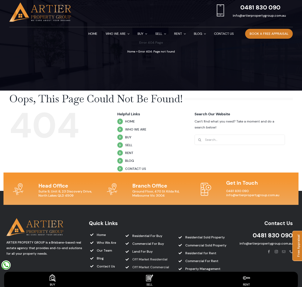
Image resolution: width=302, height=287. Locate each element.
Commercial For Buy (148, 244)
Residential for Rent (200, 253)
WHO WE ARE (135, 129)
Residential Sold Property (205, 237)
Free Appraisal (298, 246)
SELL (128, 145)
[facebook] (269, 251)
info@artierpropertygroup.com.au (259, 15)
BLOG (129, 161)
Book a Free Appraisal (269, 34)
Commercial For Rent (201, 261)
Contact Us (106, 266)
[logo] (40, 4)
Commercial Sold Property (205, 245)
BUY (128, 137)
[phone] (291, 251)
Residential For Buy (147, 236)
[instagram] (276, 251)
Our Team (104, 250)
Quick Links (103, 223)
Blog (100, 258)
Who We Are (106, 242)
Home (131, 51)
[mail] (283, 251)
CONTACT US (135, 169)
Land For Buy (142, 251)
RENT (129, 153)
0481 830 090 (260, 7)
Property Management (202, 269)
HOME (130, 121)
